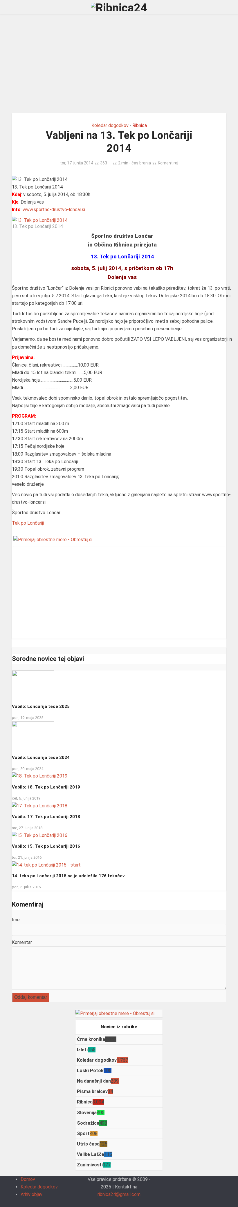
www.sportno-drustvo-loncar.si (54, 209)
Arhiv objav (31, 1194)
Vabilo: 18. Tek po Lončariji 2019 (46, 787)
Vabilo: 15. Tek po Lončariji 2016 (46, 846)
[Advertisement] (119, 63)
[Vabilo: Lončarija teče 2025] (33, 684)
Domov (28, 1179)
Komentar (22, 942)
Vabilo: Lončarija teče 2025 (41, 706)
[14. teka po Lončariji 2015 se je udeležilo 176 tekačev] (46, 864)
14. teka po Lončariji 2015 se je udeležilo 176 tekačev (68, 875)
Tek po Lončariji (28, 523)
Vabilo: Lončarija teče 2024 (41, 757)
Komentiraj (168, 163)
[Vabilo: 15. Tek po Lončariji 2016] (39, 835)
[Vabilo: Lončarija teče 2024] (33, 735)
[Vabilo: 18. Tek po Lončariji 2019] (39, 776)
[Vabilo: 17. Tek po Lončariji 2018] (39, 805)
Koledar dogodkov (110, 125)
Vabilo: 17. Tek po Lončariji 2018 (46, 816)
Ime (16, 920)
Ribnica (139, 125)
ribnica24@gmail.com (119, 1194)
